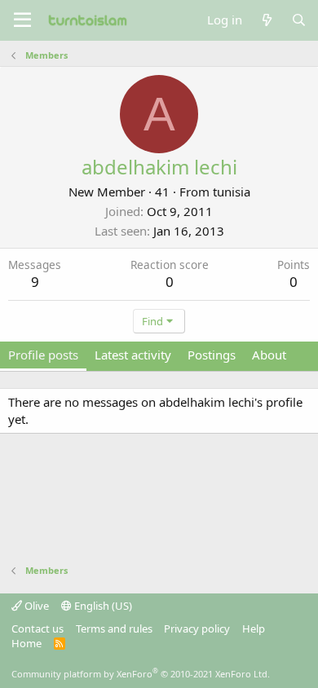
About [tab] (269, 354)
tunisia (231, 191)
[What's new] (266, 20)
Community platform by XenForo (140, 674)
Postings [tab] (212, 354)
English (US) (102, 605)
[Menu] (22, 20)
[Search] (299, 20)
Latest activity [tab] (133, 354)
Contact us (37, 628)
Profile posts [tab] (43, 354)
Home (26, 643)
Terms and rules (114, 628)
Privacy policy (197, 628)
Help (253, 628)
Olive (35, 605)
